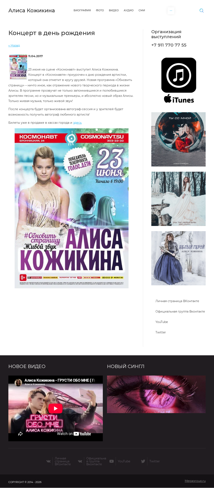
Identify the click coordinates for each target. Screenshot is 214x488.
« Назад (14, 45)
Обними (112, 414)
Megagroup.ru (195, 481)
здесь (77, 123)
